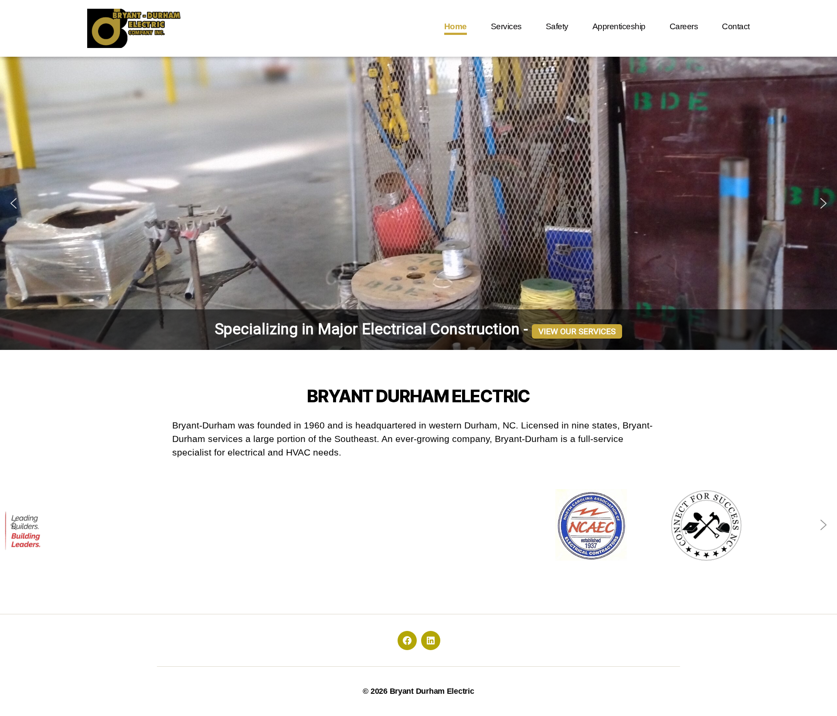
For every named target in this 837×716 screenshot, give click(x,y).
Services (506, 26)
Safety (557, 26)
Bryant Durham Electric (432, 691)
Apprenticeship (619, 26)
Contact (736, 26)
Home (455, 26)
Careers (684, 26)
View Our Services (577, 331)
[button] (13, 203)
